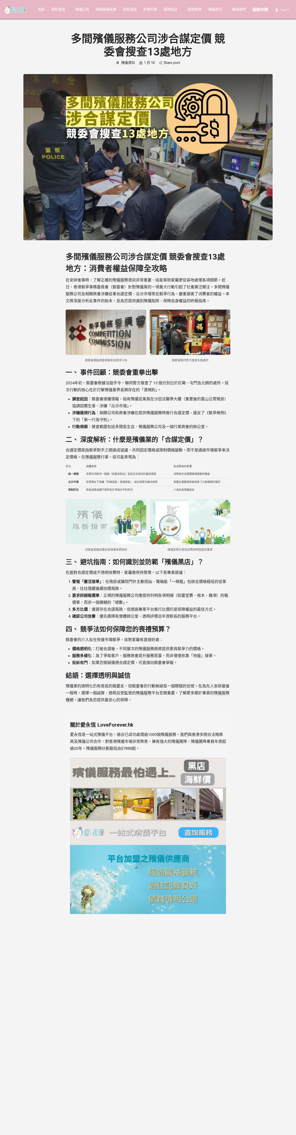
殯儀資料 (128, 63)
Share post (172, 63)
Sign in (284, 9)
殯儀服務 (120, 280)
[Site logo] (15, 9)
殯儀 (150, 413)
